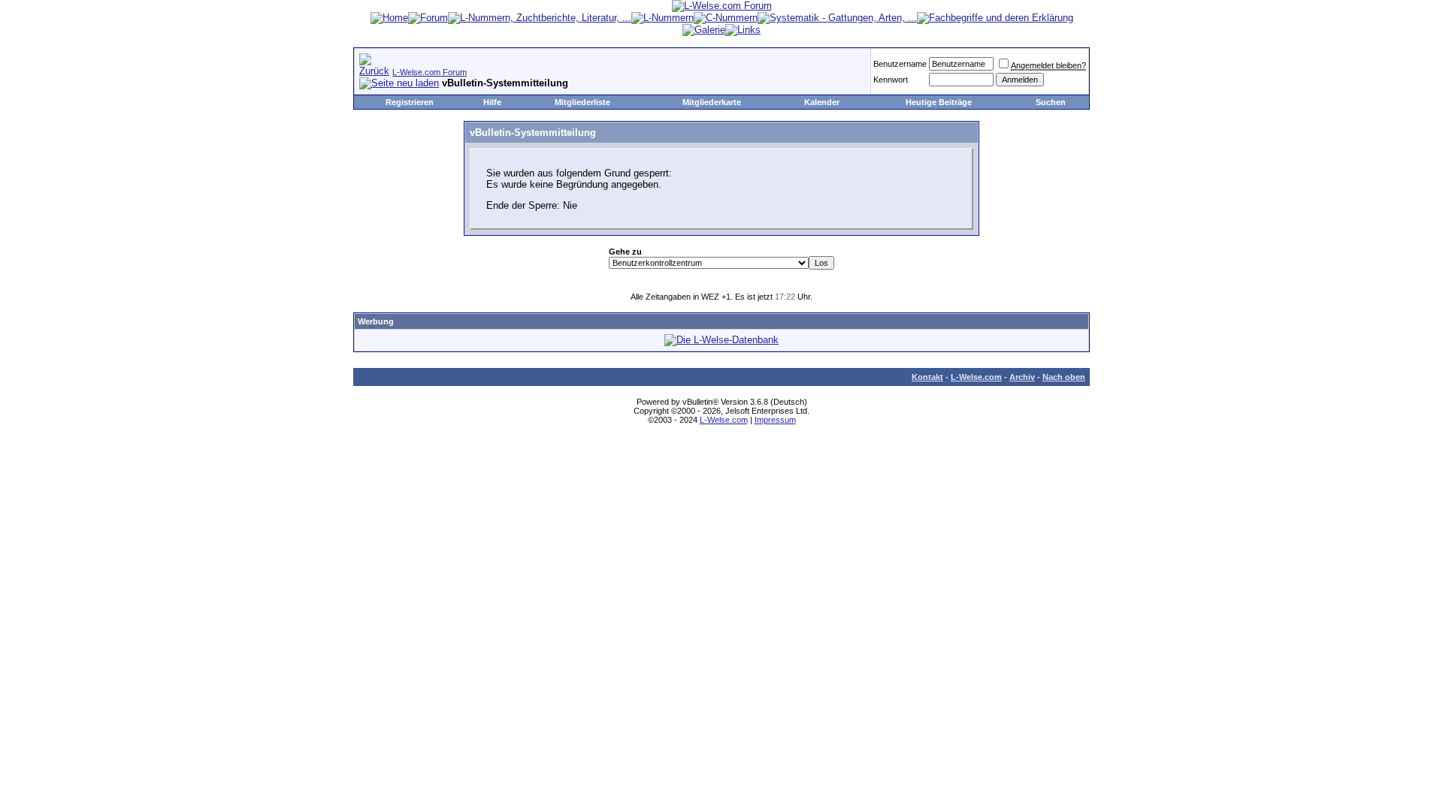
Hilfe (492, 102)
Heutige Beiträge (939, 102)
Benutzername (900, 63)
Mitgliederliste (582, 102)
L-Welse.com (976, 376)
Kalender (821, 102)
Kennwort (890, 79)
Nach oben (1063, 376)
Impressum (775, 419)
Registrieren (410, 102)
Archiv (1022, 376)
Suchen (1051, 102)
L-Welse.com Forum (429, 72)
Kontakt (927, 376)
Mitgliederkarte (711, 102)
